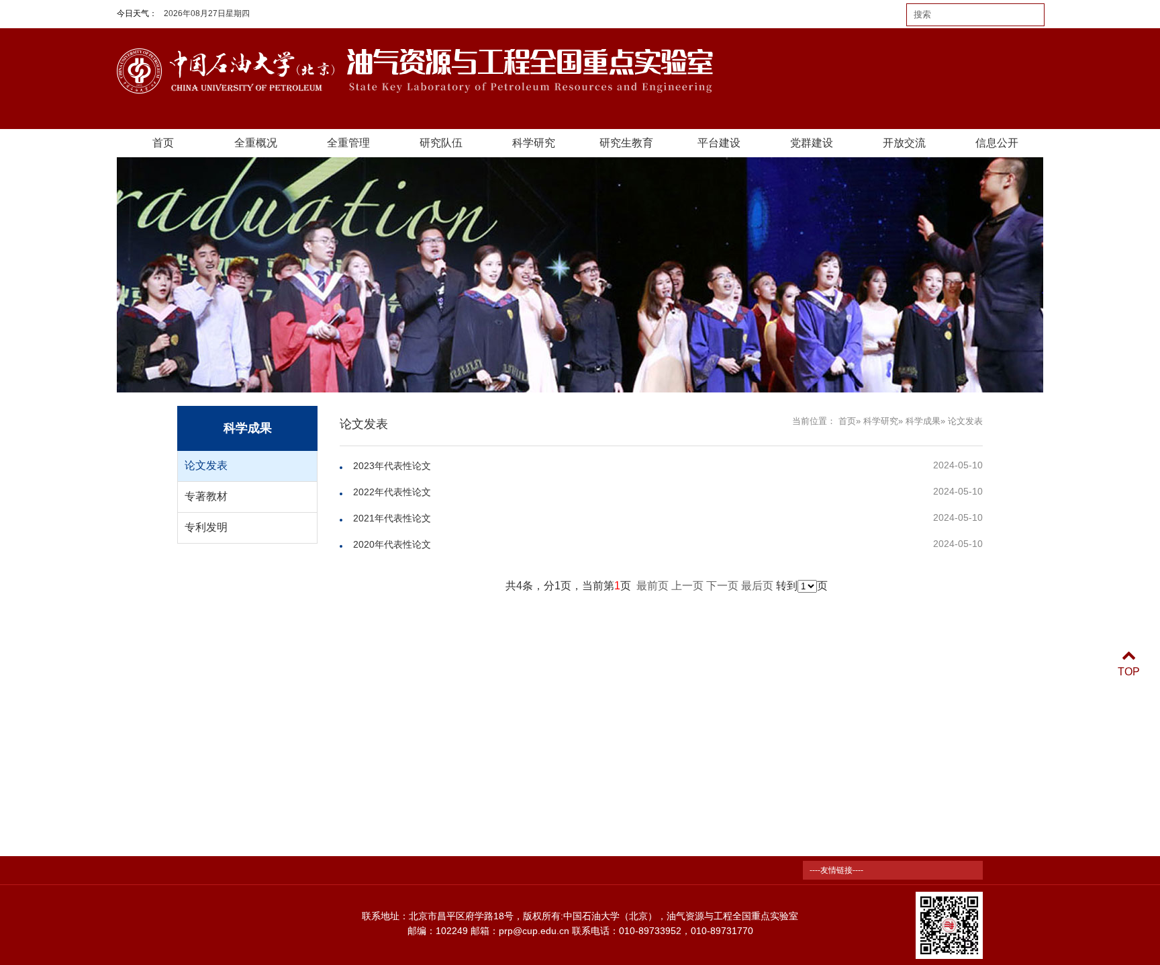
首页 (163, 143)
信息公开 (996, 143)
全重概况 (255, 143)
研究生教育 (626, 143)
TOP (1129, 671)
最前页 (652, 585)
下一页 (722, 585)
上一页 (687, 585)
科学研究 (533, 143)
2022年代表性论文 (392, 492)
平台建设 (718, 143)
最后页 (757, 585)
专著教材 (206, 496)
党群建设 (811, 143)
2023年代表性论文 (392, 465)
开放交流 (904, 143)
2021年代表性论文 (392, 518)
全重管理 (348, 143)
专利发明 (206, 527)
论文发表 (206, 465)
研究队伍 (441, 143)
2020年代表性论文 (392, 544)
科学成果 (923, 421)
